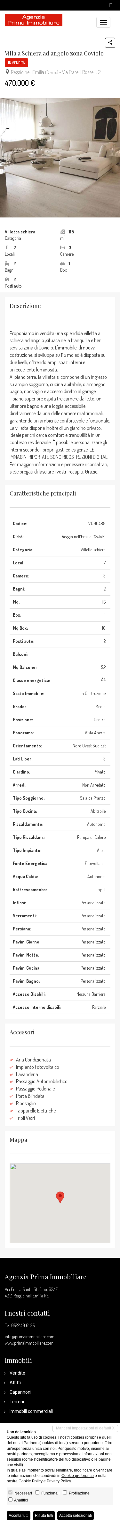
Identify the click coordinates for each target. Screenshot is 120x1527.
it (110, 5)
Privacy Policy (59, 1481)
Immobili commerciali (31, 1411)
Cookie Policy (31, 1481)
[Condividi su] (110, 43)
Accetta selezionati (75, 1515)
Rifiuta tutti (44, 1515)
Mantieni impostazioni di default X (85, 1428)
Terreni (17, 1401)
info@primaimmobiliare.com (29, 1336)
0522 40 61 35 (23, 1325)
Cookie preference (77, 1475)
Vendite (17, 1373)
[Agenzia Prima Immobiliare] (33, 19)
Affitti (15, 1382)
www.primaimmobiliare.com (29, 1343)
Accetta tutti (18, 1515)
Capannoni (20, 1392)
